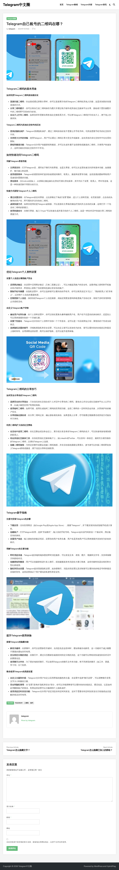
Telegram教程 (72, 4)
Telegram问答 (86, 4)
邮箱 (9, 817)
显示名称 (11, 806)
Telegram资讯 (101, 4)
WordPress (98, 866)
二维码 (26, 703)
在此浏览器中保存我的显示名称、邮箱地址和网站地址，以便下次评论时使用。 (37, 842)
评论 (9, 775)
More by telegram (28, 720)
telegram (12, 29)
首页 (61, 4)
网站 (8, 828)
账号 (31, 703)
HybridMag (111, 866)
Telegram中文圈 (16, 4)
